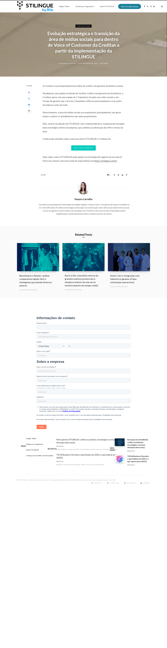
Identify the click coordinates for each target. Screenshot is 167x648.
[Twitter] (29, 98)
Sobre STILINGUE (32, 450)
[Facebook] (29, 92)
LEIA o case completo (83, 148)
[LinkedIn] (29, 104)
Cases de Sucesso (83, 26)
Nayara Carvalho (68, 63)
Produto (60, 446)
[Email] (29, 110)
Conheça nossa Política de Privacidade (39, 456)
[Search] (161, 6)
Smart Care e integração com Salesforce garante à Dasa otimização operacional (125, 279)
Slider (43, 175)
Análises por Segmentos (34, 444)
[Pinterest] (126, 175)
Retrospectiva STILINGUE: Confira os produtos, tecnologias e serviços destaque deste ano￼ (86, 441)
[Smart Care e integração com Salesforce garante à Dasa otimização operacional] (129, 257)
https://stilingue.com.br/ (105, 160)
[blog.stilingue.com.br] (35, 6)
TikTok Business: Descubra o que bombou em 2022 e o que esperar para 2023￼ (86, 456)
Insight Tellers (31, 438)
